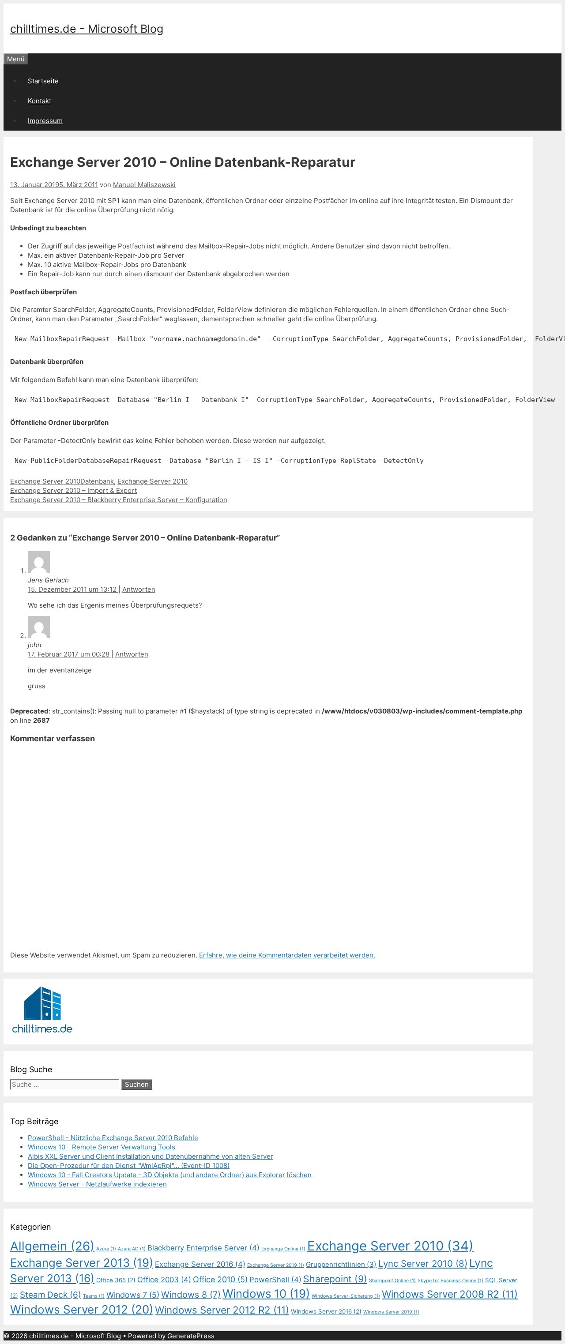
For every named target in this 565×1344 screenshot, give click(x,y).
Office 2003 (164, 1279)
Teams (94, 1296)
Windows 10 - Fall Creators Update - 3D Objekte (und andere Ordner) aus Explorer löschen (170, 1175)
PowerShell (275, 1279)
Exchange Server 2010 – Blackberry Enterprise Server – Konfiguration (118, 500)
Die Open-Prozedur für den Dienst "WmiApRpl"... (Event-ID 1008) (129, 1165)
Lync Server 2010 (422, 1263)
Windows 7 (132, 1294)
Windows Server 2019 (391, 1312)
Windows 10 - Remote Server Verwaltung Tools (101, 1147)
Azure (106, 1249)
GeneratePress (191, 1336)
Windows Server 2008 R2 (450, 1294)
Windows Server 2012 (81, 1309)
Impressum (45, 120)
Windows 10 (266, 1293)
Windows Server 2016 (326, 1311)
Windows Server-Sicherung (346, 1296)
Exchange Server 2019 (275, 1265)
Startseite (43, 81)
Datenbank (97, 481)
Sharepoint (335, 1278)
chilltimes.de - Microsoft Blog (86, 28)
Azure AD (132, 1249)
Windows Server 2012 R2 (222, 1310)
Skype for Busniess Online (450, 1281)
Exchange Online (283, 1249)
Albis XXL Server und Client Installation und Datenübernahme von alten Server (150, 1156)
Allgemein (52, 1246)
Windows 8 (191, 1294)
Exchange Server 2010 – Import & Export (73, 490)
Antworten (138, 589)
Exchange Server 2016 (200, 1264)
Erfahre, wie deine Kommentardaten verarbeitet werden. (287, 955)
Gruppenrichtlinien (341, 1264)
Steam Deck (50, 1295)
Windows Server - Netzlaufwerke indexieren (97, 1184)
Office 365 (116, 1280)
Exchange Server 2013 (81, 1262)
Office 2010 (220, 1279)
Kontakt (39, 101)
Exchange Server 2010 (45, 481)
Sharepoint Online (392, 1281)
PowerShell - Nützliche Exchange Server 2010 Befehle (113, 1138)
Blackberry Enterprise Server (203, 1247)
